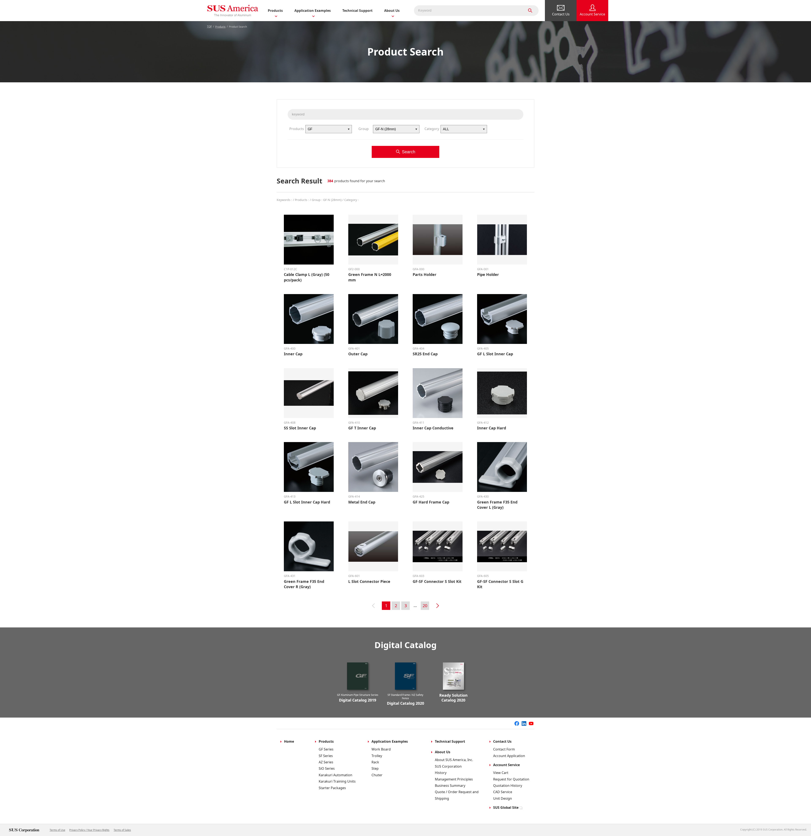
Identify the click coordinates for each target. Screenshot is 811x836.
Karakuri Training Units (337, 781)
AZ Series (326, 762)
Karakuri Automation (335, 775)
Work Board (381, 749)
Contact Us (502, 741)
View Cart (500, 772)
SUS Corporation (448, 766)
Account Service (506, 765)
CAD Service (502, 792)
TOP (209, 26)
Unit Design (502, 798)
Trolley (376, 755)
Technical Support (357, 10)
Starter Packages (332, 788)
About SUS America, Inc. (454, 759)
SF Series (326, 755)
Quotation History (507, 785)
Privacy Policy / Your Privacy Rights (89, 830)
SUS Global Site (505, 807)
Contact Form (504, 749)
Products (220, 26)
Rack (375, 762)
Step (375, 768)
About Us (442, 752)
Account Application (509, 755)
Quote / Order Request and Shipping (457, 795)
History (440, 772)
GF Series (326, 749)
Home (289, 741)
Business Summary (450, 785)
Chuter (376, 775)
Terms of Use (57, 830)
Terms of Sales (122, 830)
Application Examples (389, 741)
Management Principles (454, 779)
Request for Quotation (511, 779)
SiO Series (327, 768)
